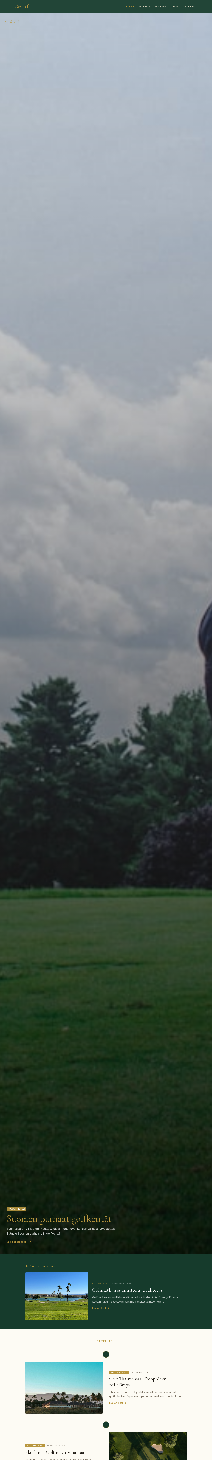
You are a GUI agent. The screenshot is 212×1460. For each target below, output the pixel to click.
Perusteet (144, 6)
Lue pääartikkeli (16, 1241)
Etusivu (130, 6)
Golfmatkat (189, 6)
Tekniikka (160, 6)
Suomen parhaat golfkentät (59, 1219)
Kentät (174, 6)
